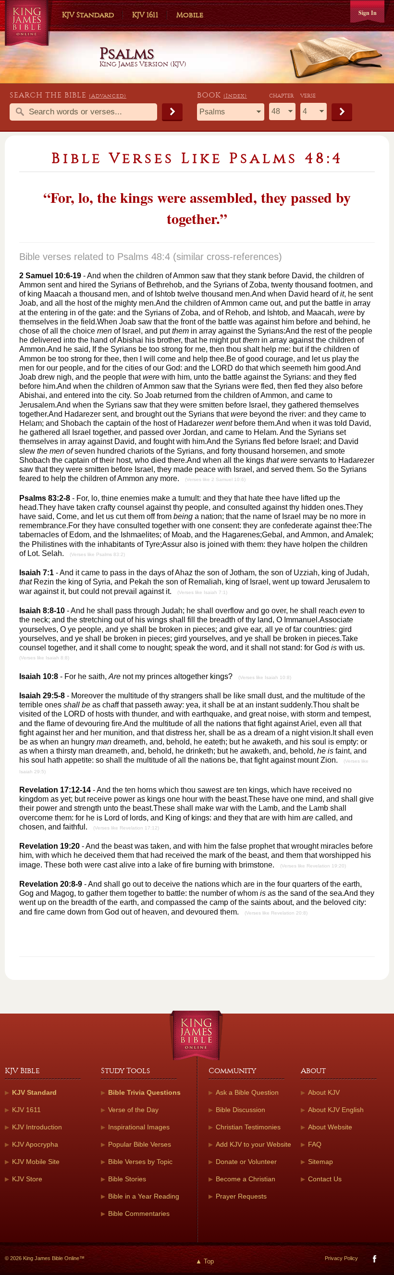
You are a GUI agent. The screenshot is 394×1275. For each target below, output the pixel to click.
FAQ (314, 1144)
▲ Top (205, 1261)
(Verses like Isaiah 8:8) (44, 657)
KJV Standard (88, 15)
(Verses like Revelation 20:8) (276, 913)
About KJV (324, 1092)
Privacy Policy (341, 1258)
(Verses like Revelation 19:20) (313, 865)
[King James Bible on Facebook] (374, 1260)
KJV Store (27, 1179)
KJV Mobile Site (36, 1161)
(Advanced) (107, 96)
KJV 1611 (145, 15)
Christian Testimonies (248, 1127)
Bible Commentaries (139, 1213)
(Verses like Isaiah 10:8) (264, 677)
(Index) (235, 96)
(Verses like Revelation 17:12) (126, 827)
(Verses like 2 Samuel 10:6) (215, 479)
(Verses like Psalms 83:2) (97, 554)
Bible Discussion (240, 1110)
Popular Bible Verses (139, 1144)
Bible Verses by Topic (140, 1161)
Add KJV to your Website (253, 1144)
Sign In (367, 13)
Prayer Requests (241, 1196)
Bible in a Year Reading (143, 1196)
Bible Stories (127, 1179)
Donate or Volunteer (246, 1161)
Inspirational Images (139, 1127)
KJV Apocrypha (35, 1144)
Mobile (189, 15)
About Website (330, 1127)
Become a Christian (245, 1179)
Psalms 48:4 (143, 256)
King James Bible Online (29, 24)
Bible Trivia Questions (144, 1092)
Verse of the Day (133, 1110)
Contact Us (325, 1179)
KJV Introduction (37, 1127)
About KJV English (336, 1110)
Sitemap (320, 1161)
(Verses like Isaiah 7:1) (202, 592)
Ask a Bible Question (247, 1092)
